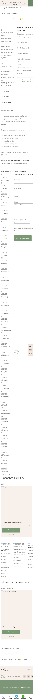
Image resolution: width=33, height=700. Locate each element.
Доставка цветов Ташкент (12, 8)
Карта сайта (3, 676)
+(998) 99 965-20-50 (15, 2)
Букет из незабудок (10, 627)
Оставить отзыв (22, 238)
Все (2, 484)
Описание (7, 91)
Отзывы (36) (8, 102)
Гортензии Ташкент (10, 13)
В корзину (11, 534)
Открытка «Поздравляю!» (12, 522)
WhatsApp (11, 530)
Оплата (6, 96)
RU (24, 3)
